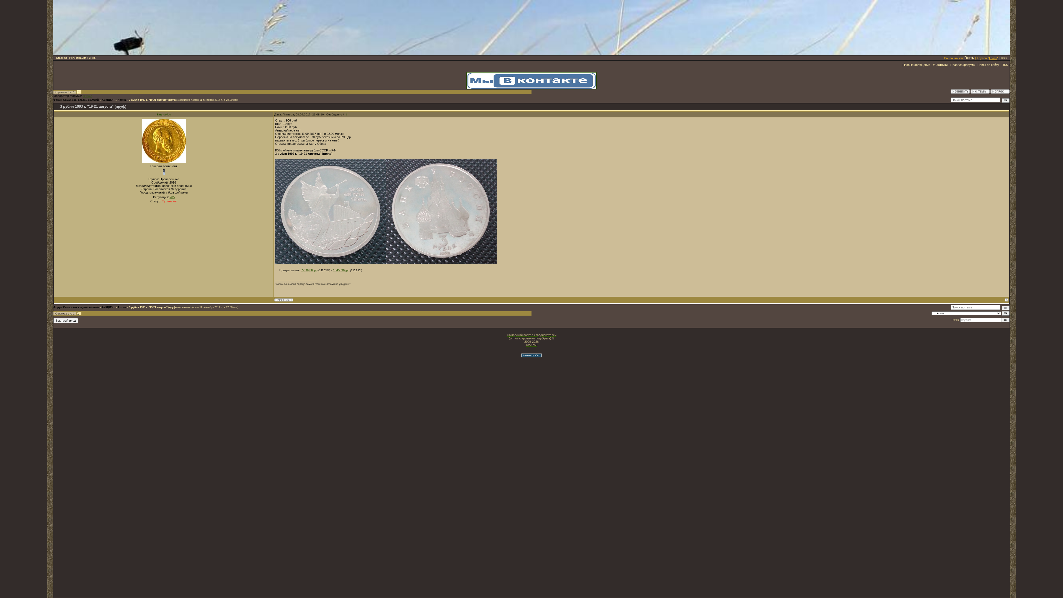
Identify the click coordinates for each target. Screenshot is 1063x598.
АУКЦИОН (108, 100)
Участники (940, 64)
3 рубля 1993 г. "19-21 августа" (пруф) (153, 100)
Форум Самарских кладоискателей (76, 100)
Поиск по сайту (988, 64)
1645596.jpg (341, 270)
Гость (969, 58)
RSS (1004, 58)
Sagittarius (163, 114)
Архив (122, 100)
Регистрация (77, 57)
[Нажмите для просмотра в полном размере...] (330, 263)
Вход (92, 57)
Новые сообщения (917, 64)
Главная (61, 57)
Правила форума (962, 64)
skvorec (87, 96)
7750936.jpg (309, 270)
